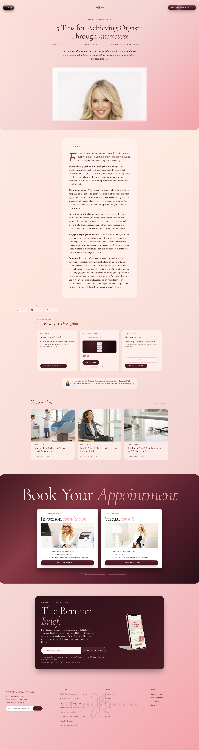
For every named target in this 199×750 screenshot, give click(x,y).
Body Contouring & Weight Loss (72, 716)
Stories (108, 707)
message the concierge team (117, 574)
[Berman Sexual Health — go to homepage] (99, 7)
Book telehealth (157, 698)
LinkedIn (37, 310)
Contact (108, 716)
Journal (91, 19)
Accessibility (187, 741)
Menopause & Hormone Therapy (73, 707)
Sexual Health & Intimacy (70, 698)
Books (107, 703)
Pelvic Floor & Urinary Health (71, 703)
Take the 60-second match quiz (95, 574)
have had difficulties (116, 157)
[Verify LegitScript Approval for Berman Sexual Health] (98, 741)
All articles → (161, 403)
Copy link (53, 310)
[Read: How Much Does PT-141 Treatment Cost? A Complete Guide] (146, 434)
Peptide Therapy (66, 721)
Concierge (155, 701)
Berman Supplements (68, 725)
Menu (10, 7)
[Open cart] (164, 7)
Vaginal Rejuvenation (68, 712)
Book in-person (157, 694)
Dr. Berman (109, 694)
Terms (177, 741)
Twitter (22, 310)
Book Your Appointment (182, 8)
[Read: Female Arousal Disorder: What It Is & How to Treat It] (99, 434)
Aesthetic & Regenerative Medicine (73, 694)
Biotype (108, 698)
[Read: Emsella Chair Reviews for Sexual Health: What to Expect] (53, 434)
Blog (107, 712)
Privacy (169, 741)
